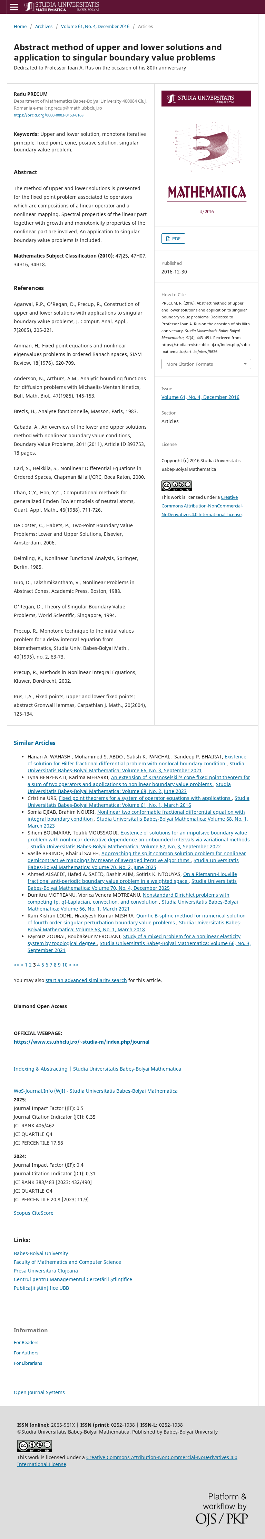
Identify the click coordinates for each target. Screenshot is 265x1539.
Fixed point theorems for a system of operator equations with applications (145, 798)
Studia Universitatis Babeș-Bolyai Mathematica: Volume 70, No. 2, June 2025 (133, 863)
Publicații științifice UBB (41, 1288)
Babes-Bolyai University (41, 1253)
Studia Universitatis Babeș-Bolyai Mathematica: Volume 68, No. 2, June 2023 (129, 787)
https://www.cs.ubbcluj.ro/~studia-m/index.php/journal (81, 1041)
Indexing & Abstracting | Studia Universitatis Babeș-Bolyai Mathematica (97, 1068)
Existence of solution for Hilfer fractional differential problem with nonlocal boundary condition (137, 760)
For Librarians (28, 1363)
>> (76, 964)
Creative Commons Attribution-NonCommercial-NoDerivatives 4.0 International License (202, 505)
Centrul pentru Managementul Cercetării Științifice (73, 1279)
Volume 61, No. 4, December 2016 (95, 26)
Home (20, 26)
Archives (43, 26)
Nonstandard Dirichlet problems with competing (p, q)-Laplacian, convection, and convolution (128, 898)
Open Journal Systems (39, 1392)
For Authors (26, 1353)
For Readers (26, 1342)
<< (16, 964)
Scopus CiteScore (33, 1213)
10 (65, 964)
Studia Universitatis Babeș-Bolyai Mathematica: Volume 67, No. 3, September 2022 (125, 846)
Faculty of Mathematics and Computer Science (67, 1262)
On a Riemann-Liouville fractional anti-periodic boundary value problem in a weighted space (132, 877)
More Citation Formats (189, 364)
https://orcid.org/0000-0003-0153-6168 (49, 115)
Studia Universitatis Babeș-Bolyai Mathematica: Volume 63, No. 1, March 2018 (135, 926)
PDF (175, 238)
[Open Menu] (14, 7)
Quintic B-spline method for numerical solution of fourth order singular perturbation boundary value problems (137, 919)
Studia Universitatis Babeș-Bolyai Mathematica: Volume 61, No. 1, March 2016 (138, 801)
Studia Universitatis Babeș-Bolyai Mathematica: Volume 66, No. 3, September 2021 (136, 767)
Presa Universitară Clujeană (46, 1270)
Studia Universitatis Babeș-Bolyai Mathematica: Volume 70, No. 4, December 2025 (132, 884)
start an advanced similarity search (86, 980)
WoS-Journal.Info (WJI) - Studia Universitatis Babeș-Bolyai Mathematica (96, 1091)
